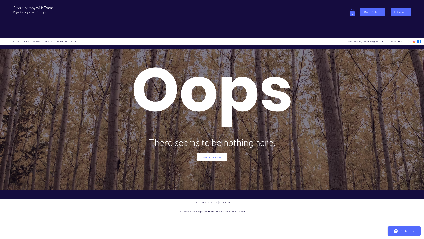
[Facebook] (419, 41)
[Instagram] (414, 41)
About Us (204, 202)
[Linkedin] (409, 41)
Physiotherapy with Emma (33, 7)
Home (195, 202)
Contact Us (225, 202)
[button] (352, 12)
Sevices (214, 202)
